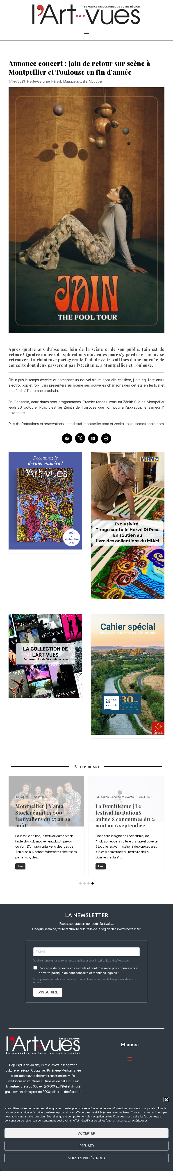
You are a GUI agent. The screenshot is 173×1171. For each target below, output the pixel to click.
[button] (166, 1099)
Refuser (87, 1146)
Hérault (56, 81)
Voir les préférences (86, 1158)
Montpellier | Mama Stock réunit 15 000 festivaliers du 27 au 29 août (46, 826)
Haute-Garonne (38, 81)
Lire (20, 866)
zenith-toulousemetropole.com (139, 423)
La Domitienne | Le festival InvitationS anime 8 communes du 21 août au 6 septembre (126, 826)
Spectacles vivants (122, 797)
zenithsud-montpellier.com (87, 423)
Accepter (86, 1133)
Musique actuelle (75, 81)
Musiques (95, 81)
